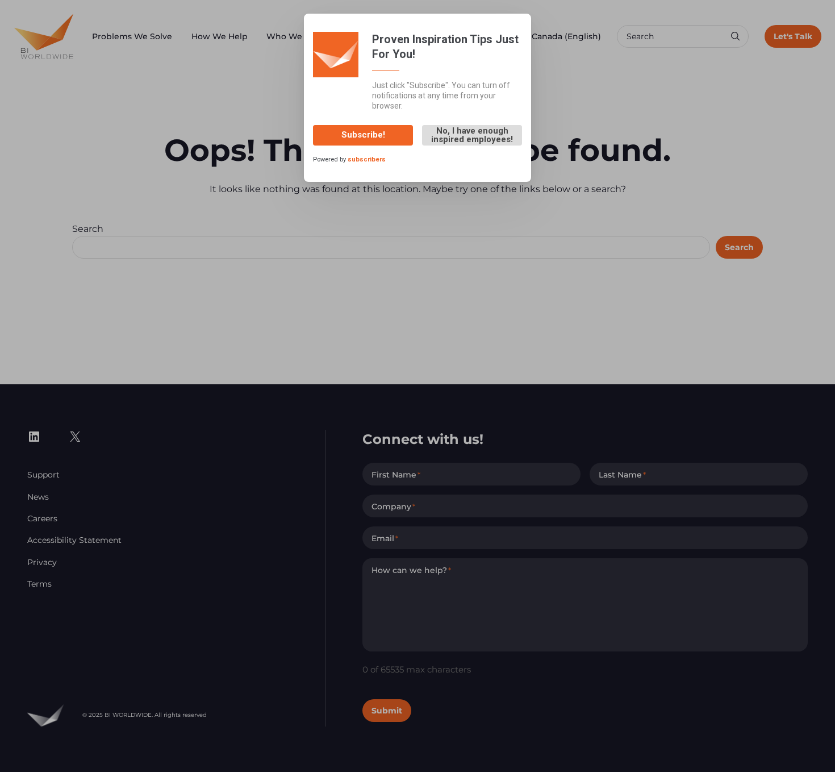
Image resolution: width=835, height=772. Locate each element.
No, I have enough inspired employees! (472, 135)
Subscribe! (363, 135)
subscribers (367, 159)
